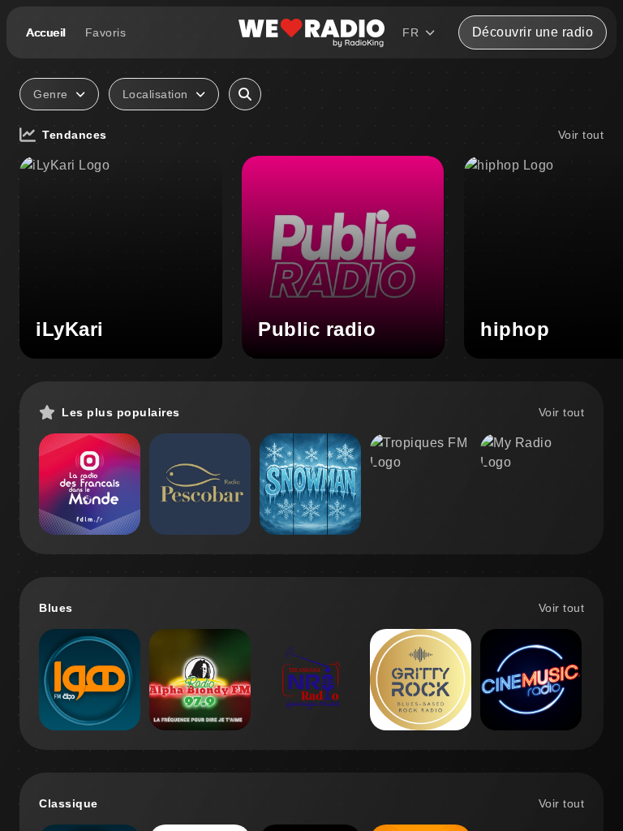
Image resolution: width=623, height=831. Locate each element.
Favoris (106, 32)
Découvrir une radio (533, 32)
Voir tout (581, 134)
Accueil (46, 32)
